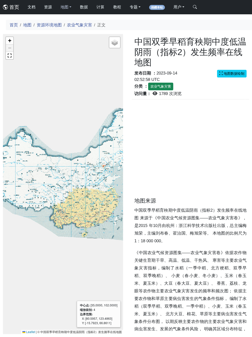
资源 (48, 7)
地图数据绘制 (233, 73)
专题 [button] (134, 7)
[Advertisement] (190, 151)
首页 (13, 7)
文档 (31, 7)
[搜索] (195, 7)
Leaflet (30, 332)
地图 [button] (64, 7)
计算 (100, 7)
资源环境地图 (49, 24)
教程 (117, 7)
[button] (9, 40)
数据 (84, 7)
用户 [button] (177, 7)
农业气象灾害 (79, 24)
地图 (27, 24)
